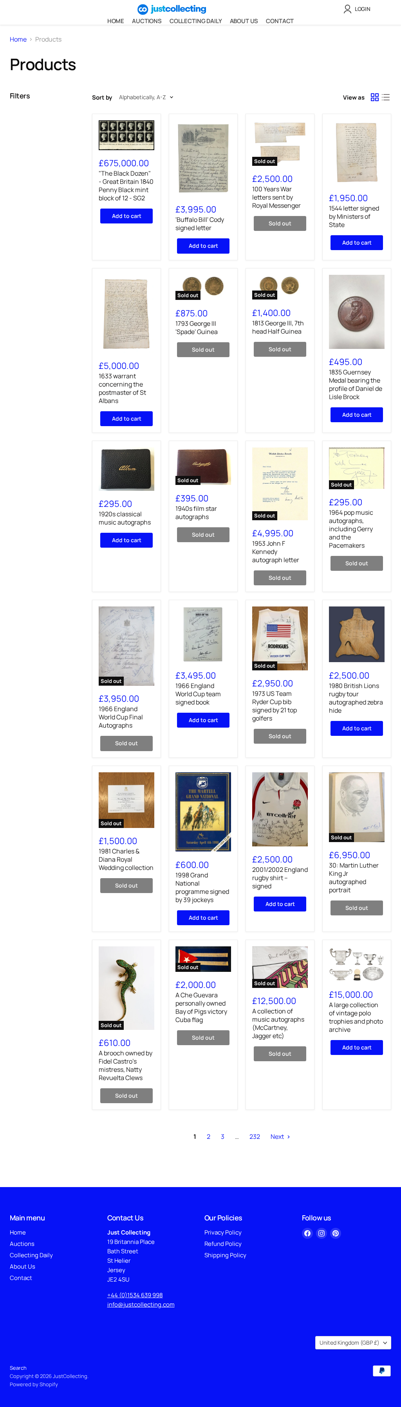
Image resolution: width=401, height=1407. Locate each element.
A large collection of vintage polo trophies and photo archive (356, 1017)
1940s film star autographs (196, 512)
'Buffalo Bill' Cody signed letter (199, 223)
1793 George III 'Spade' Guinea (196, 327)
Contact (280, 21)
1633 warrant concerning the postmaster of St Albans (122, 388)
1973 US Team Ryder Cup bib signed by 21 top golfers (274, 706)
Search (18, 1367)
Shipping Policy (225, 1255)
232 (254, 1136)
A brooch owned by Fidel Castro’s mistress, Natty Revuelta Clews (125, 1065)
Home (115, 21)
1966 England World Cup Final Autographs (121, 717)
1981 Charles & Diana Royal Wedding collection (126, 859)
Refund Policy (223, 1244)
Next (278, 1136)
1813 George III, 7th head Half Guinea (278, 327)
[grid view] (374, 97)
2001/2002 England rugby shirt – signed (280, 877)
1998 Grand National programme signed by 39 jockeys (202, 887)
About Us (244, 21)
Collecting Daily (196, 21)
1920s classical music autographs (125, 518)
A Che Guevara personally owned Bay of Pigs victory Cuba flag (201, 1007)
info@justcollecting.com (141, 1304)
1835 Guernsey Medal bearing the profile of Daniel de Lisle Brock (355, 384)
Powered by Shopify (34, 1384)
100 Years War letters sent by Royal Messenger (276, 197)
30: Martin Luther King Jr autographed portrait (354, 877)
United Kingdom (349, 1342)
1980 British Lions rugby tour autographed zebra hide (356, 698)
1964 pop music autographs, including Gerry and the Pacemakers (351, 529)
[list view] (385, 97)
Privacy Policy (223, 1232)
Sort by (102, 97)
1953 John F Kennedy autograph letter (275, 551)
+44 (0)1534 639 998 (135, 1295)
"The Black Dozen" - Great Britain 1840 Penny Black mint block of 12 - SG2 (126, 185)
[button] (358, 9)
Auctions (147, 21)
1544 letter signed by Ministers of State (354, 216)
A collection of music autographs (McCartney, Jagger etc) (278, 1023)
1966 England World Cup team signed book (198, 693)
